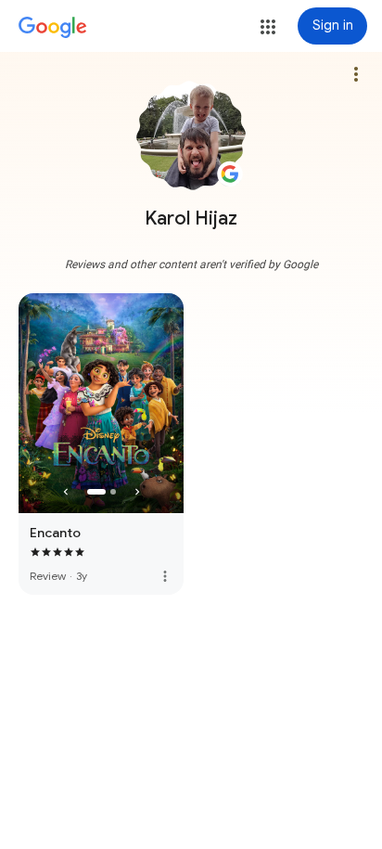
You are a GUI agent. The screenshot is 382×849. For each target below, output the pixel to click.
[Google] (53, 28)
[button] (267, 26)
